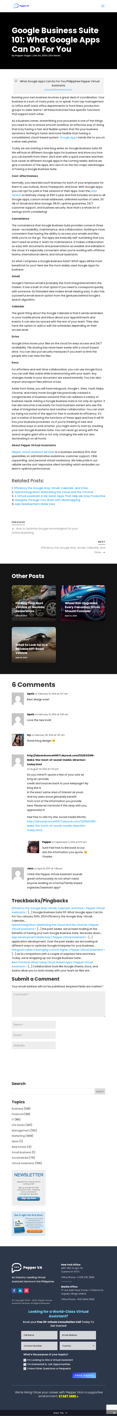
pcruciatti (49, 89)
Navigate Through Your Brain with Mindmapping (47, 500)
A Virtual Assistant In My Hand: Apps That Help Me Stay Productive (60, 496)
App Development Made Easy (35, 504)
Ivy (29, 735)
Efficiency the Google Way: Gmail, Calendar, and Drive (51, 488)
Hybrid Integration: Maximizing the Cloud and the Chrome (54, 492)
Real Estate (19, 1147)
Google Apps (68, 137)
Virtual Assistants (23, 1163)
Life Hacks (54, 55)
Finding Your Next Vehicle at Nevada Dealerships (30, 607)
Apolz (30, 693)
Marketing (18, 1136)
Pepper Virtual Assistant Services (33, 452)
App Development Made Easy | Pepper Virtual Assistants (49, 937)
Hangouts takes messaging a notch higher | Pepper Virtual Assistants (57, 950)
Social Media (20, 1158)
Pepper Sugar (23, 55)
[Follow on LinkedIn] (20, 1290)
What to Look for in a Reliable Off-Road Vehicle (32, 649)
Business (17, 1108)
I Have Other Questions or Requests (49, 1368)
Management (21, 1130)
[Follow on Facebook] (14, 1290)
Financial (18, 1114)
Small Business (21, 1152)
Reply (100, 695)
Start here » (68, 1396)
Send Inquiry (84, 1375)
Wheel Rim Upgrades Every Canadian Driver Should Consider (82, 607)
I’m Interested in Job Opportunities (48, 1364)
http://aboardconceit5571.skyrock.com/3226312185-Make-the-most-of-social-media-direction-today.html (61, 760)
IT (13, 1119)
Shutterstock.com (63, 89)
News (15, 1141)
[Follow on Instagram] (26, 1290)
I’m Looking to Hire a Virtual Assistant (50, 1360)
